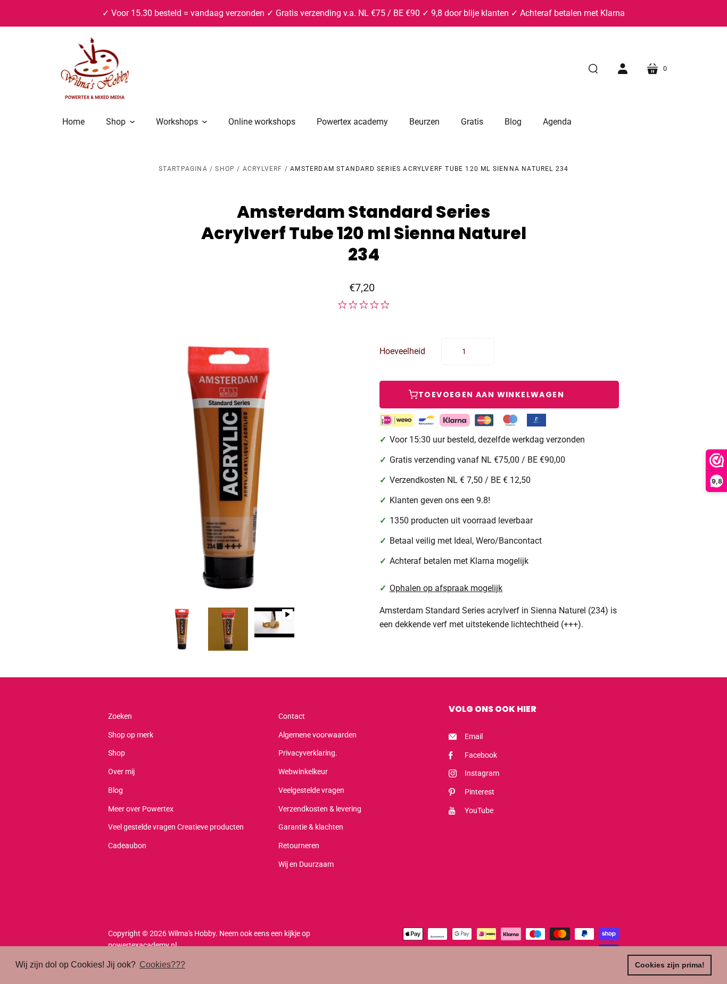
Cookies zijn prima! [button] (670, 965)
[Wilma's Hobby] (94, 69)
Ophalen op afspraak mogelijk (446, 588)
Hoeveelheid (402, 351)
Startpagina (183, 169)
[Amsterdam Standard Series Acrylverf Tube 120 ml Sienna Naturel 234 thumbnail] (182, 629)
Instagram (482, 773)
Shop (225, 169)
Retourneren (298, 845)
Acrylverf (263, 169)
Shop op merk (130, 735)
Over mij (121, 771)
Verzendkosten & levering (319, 809)
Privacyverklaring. (307, 753)
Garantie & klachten (310, 827)
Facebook (481, 755)
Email (474, 736)
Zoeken (120, 716)
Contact (291, 716)
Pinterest (479, 792)
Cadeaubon (127, 845)
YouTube (479, 810)
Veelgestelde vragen (311, 790)
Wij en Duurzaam (306, 864)
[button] (120, 122)
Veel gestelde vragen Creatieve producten (176, 827)
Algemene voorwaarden (317, 735)
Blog (115, 790)
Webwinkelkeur (303, 771)
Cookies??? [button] (162, 964)
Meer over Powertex (141, 809)
